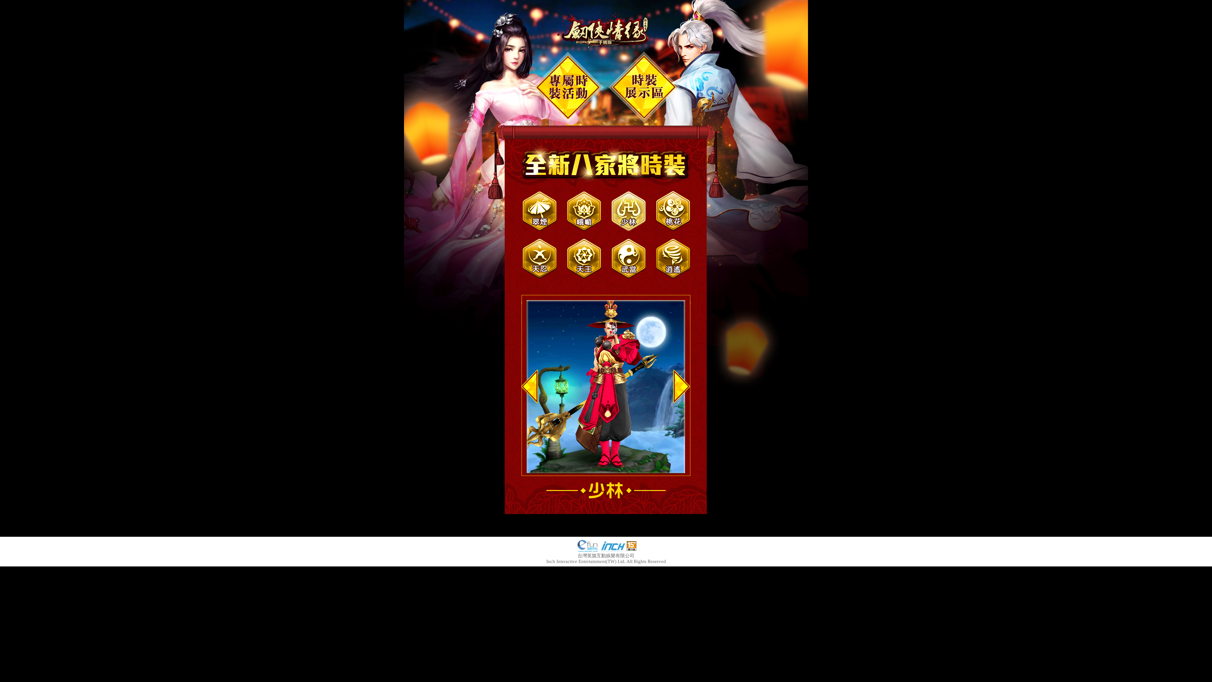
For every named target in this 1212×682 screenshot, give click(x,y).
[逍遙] (673, 258)
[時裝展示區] (644, 87)
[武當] (628, 258)
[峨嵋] (584, 211)
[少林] (628, 211)
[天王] (584, 258)
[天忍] (539, 258)
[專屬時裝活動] (568, 87)
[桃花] (673, 211)
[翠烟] (539, 211)
